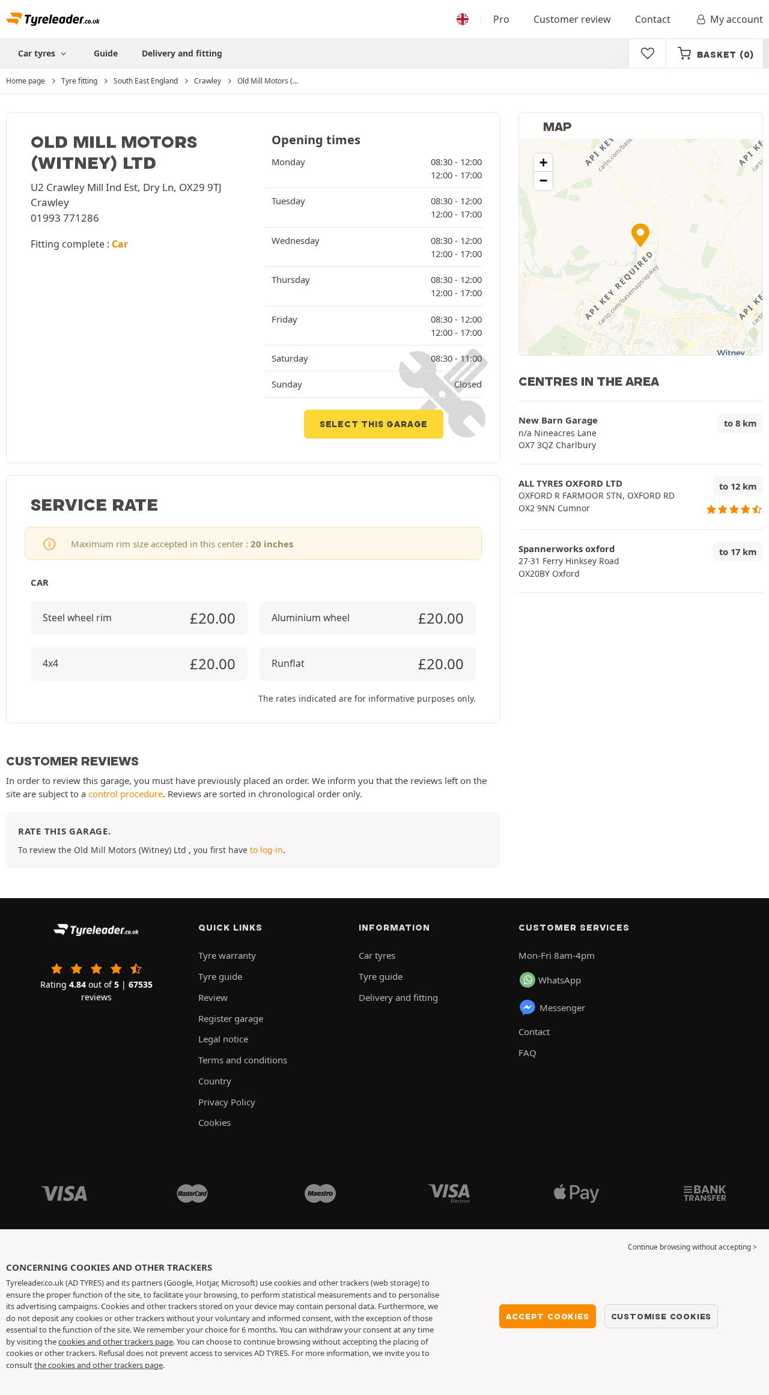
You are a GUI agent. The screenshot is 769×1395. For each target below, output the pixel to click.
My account (736, 19)
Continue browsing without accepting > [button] (692, 1247)
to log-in (266, 850)
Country (214, 1081)
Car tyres (377, 955)
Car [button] (120, 244)
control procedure (125, 794)
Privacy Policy (226, 1102)
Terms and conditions (242, 1060)
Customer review (572, 19)
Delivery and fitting (182, 53)
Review (213, 997)
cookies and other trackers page (115, 1341)
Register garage (230, 1018)
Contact (652, 19)
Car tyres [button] (38, 53)
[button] (640, 235)
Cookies (214, 1122)
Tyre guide (220, 976)
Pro (501, 19)
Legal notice (223, 1039)
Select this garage (374, 424)
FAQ (527, 1053)
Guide (106, 53)
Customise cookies (661, 1316)
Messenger (562, 1007)
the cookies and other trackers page (98, 1365)
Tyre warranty (227, 955)
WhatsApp (559, 980)
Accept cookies (547, 1316)
